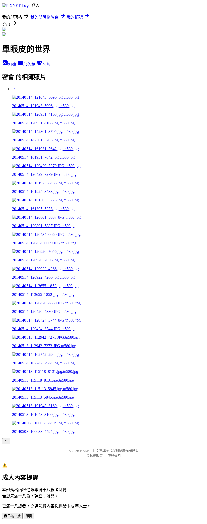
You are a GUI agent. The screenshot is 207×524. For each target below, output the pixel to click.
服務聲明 (114, 456)
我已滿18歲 (12, 516)
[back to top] (6, 441)
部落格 (29, 64)
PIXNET (85, 451)
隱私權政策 (94, 456)
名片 (46, 64)
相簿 (12, 64)
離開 (29, 516)
